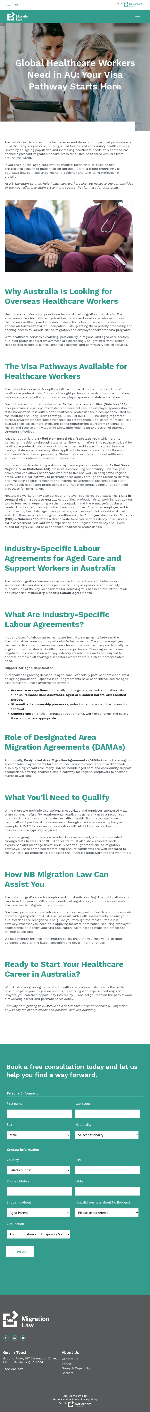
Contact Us (70, 1359)
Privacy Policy (89, 1399)
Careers (67, 1373)
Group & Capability (76, 1368)
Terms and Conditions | (67, 1399)
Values (67, 1363)
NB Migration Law (22, 183)
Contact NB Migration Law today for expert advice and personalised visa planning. (66, 1008)
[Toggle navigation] (137, 16)
